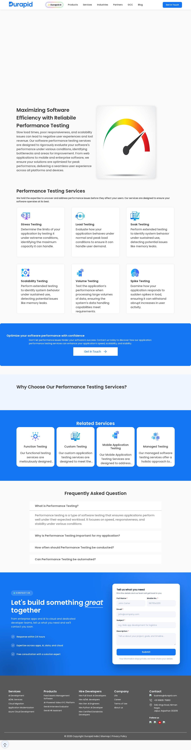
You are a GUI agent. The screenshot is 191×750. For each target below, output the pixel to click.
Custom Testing (75, 447)
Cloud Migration (16, 703)
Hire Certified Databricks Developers (91, 713)
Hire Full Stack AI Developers (92, 695)
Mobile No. (152, 598)
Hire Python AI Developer (91, 707)
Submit (146, 651)
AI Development (16, 695)
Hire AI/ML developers (89, 699)
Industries (102, 4)
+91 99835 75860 (162, 700)
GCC (130, 4)
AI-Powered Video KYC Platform (59, 702)
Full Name (122, 598)
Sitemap (105, 736)
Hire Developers (90, 691)
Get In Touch (172, 4)
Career (117, 699)
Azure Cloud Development (21, 711)
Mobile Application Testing (116, 446)
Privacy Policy (119, 736)
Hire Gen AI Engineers (89, 703)
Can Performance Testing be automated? (65, 559)
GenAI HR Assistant (53, 710)
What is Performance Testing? (56, 506)
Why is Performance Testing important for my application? (77, 536)
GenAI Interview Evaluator (56, 706)
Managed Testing (155, 447)
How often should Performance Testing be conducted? (74, 547)
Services (87, 4)
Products (73, 4)
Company (121, 691)
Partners (118, 4)
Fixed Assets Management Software (57, 697)
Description (123, 631)
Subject (121, 620)
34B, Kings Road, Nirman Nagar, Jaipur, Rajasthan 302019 (166, 707)
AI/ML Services (15, 699)
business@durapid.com (165, 695)
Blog (140, 4)
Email (120, 609)
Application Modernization (21, 707)
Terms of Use (120, 703)
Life (116, 695)
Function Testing (35, 447)
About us (118, 707)
